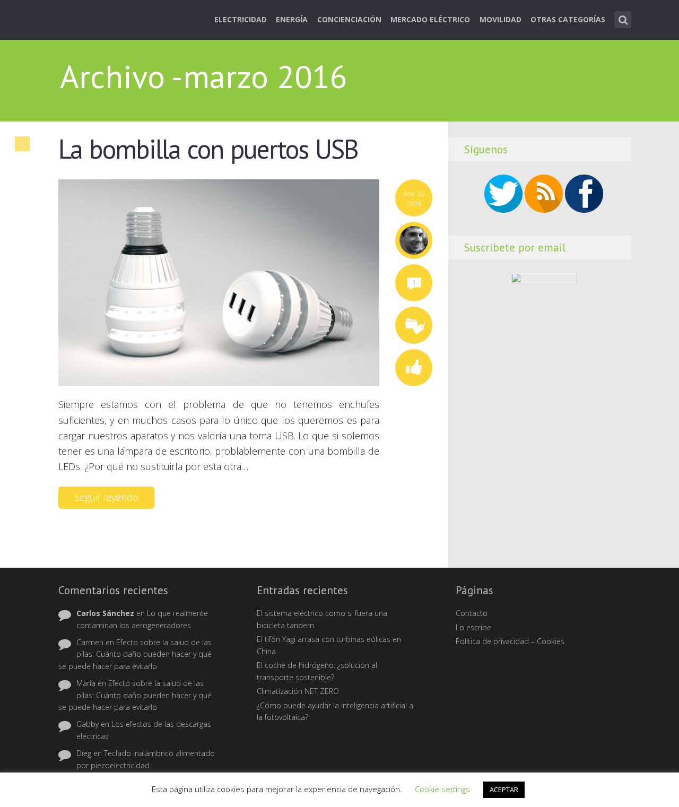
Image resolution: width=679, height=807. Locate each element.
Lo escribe (473, 627)
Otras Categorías (567, 19)
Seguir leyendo (106, 497)
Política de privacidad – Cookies (510, 641)
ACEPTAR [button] (504, 789)
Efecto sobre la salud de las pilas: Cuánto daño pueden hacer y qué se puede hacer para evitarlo (135, 654)
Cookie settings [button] (442, 789)
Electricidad (240, 19)
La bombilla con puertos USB (208, 149)
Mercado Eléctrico (430, 19)
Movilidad (500, 19)
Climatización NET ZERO (298, 691)
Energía (292, 19)
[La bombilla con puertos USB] (218, 282)
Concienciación (349, 19)
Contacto (472, 613)
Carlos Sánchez (105, 613)
